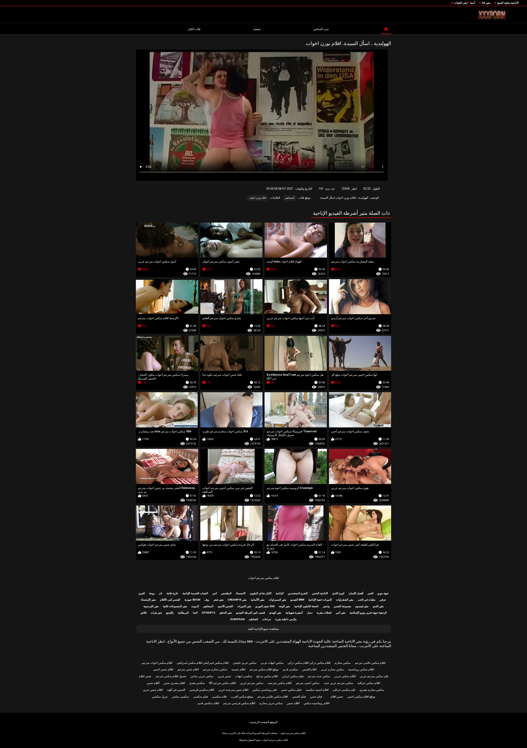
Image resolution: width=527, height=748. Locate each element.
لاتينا (195, 612)
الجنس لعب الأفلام (170, 599)
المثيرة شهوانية (294, 612)
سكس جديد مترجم (319, 676)
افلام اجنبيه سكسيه (317, 689)
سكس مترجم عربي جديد (338, 683)
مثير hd (486, 2)
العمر (370, 593)
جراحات (266, 619)
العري (142, 593)
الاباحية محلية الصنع (508, 2)
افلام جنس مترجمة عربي (233, 689)
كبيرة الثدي (338, 593)
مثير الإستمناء (148, 599)
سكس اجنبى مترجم (307, 683)
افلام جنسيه (238, 669)
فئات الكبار (194, 29)
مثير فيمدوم (361, 606)
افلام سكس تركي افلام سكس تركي (309, 662)
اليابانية (280, 593)
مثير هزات (156, 612)
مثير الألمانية (258, 599)
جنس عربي (224, 676)
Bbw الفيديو (297, 599)
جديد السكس (321, 29)
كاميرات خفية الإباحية (320, 599)
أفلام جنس (153, 683)
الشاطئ (253, 619)
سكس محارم (343, 662)
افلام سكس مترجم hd (222, 683)
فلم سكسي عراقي (344, 689)
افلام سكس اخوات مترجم (157, 662)
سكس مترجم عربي (252, 683)
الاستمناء (241, 593)
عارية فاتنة (172, 593)
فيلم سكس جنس (291, 689)
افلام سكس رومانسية (361, 669)
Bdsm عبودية (192, 599)
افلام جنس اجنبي (163, 669)
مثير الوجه (284, 606)
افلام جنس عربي (153, 689)
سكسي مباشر (180, 696)
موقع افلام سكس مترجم (264, 669)
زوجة (152, 593)
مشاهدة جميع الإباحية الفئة (263, 628)
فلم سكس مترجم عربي (374, 676)
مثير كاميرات (244, 606)
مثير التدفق (225, 612)
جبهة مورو (383, 593)
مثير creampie (237, 599)
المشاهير (289, 197)
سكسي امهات (243, 676)
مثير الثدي (378, 606)
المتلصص (226, 593)
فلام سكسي (219, 696)
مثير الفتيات (460, 2)
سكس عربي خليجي (245, 662)
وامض (326, 606)
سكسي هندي (197, 683)
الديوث (195, 606)
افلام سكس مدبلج (267, 676)
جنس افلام (145, 676)
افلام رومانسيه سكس (317, 703)
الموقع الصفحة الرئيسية (263, 722)
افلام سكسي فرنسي (201, 689)
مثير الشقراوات (344, 599)
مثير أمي (340, 612)
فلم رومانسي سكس (264, 689)
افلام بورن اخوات (257, 197)
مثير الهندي (275, 612)
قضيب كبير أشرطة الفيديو (250, 612)
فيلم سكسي (200, 696)
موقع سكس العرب (242, 696)
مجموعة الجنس (342, 606)
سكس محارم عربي (332, 669)
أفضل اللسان (356, 593)
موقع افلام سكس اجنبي (361, 696)
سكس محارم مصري (371, 689)
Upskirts (208, 612)
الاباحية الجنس (320, 593)
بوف (206, 599)
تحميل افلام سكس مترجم (171, 676)
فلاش (143, 612)
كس (214, 593)
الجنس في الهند (176, 689)
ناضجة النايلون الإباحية (306, 606)
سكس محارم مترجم (215, 669)
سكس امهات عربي (272, 662)
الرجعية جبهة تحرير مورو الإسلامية (368, 612)
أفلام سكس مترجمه (280, 683)
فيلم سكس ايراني (293, 676)
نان (160, 593)
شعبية (257, 29)
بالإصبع (170, 612)
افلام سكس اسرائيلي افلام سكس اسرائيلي (203, 662)
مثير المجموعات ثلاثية (175, 606)
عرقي (383, 599)
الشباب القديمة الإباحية (195, 593)
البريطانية (183, 612)
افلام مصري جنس (174, 683)
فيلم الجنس (299, 696)
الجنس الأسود (225, 606)
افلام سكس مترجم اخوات (263, 578)
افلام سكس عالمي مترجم (370, 662)
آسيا (472, 2)
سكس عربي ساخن (201, 676)
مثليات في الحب (366, 599)
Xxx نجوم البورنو (265, 606)
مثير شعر (218, 599)
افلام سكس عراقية (368, 683)
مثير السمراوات (277, 599)
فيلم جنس (316, 696)
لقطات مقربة (324, 612)
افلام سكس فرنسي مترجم (239, 703)
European (237, 619)
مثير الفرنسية (151, 606)
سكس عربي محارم (271, 703)
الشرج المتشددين (298, 593)
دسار (309, 612)
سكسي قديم (290, 669)
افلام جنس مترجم (188, 669)
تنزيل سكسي (160, 696)
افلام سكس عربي (345, 676)
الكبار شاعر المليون (261, 593)
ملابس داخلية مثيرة (286, 619)
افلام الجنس (309, 669)
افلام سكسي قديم (208, 703)
